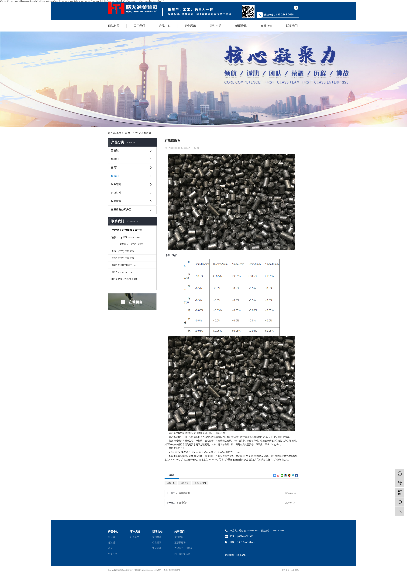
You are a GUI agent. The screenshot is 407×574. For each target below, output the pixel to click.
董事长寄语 (180, 542)
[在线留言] (399, 502)
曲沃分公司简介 (182, 554)
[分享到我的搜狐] (289, 475)
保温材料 (116, 201)
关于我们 (139, 26)
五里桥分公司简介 (183, 548)
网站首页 (114, 26)
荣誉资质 (215, 26)
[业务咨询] (399, 473)
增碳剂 (147, 133)
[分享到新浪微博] (278, 475)
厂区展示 (134, 537)
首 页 (127, 133)
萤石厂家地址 (200, 483)
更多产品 (112, 554)
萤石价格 (184, 483)
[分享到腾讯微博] (293, 475)
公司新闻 (156, 537)
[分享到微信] (282, 475)
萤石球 (115, 150)
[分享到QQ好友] (285, 475)
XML (243, 555)
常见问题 (156, 548)
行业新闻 (156, 542)
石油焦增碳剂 (183, 493)
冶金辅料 (116, 184)
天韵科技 (295, 570)
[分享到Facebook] (296, 475)
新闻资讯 (241, 26)
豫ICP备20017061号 (172, 570)
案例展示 (190, 26)
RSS (238, 555)
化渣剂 (115, 159)
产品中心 (164, 26)
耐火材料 (116, 192)
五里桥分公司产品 (121, 209)
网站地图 (229, 555)
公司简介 (178, 537)
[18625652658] (399, 482)
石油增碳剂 (181, 502)
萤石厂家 (171, 483)
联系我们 (292, 26)
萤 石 (114, 167)
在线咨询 (266, 26)
